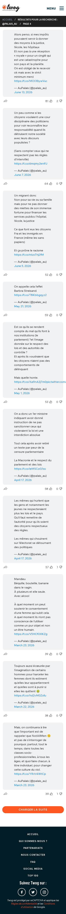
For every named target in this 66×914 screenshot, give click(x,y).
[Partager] (5, 101)
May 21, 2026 (22, 306)
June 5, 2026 (22, 266)
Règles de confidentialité (24, 903)
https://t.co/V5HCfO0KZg (30, 634)
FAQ (33, 861)
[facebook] (22, 892)
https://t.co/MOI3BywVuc (30, 81)
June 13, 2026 (23, 92)
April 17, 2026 (23, 480)
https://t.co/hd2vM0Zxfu (30, 695)
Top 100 (33, 875)
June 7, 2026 (22, 175)
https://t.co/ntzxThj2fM (29, 254)
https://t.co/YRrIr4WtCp (30, 774)
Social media (33, 868)
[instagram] (44, 892)
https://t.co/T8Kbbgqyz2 (30, 295)
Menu (52, 8)
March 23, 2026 (24, 645)
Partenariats (33, 848)
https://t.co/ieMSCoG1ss (30, 468)
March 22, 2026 (24, 706)
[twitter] (33, 892)
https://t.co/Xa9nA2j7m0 (30, 382)
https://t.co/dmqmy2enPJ (30, 163)
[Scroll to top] (58, 906)
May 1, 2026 (22, 393)
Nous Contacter (33, 854)
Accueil (7, 19)
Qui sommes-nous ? (33, 841)
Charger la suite (33, 809)
